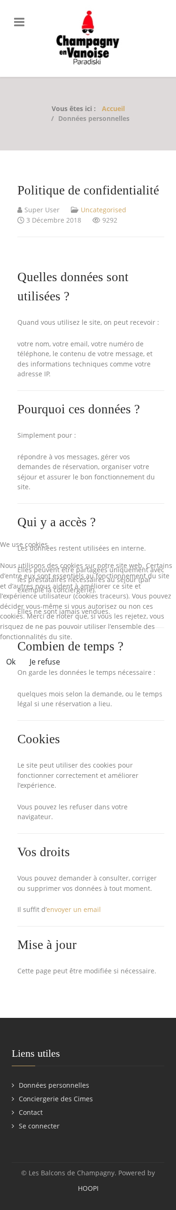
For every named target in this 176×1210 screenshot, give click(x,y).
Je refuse (45, 662)
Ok (10, 662)
